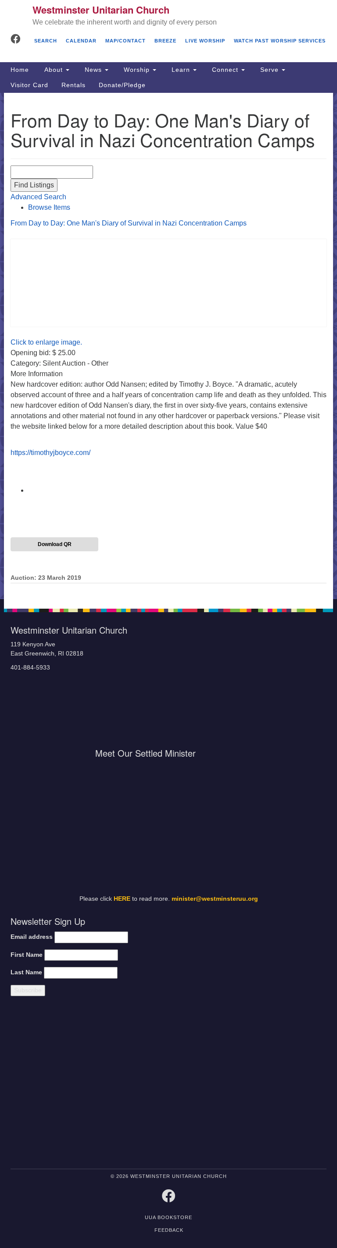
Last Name (26, 972)
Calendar (81, 40)
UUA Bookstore (168, 1217)
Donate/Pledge (122, 84)
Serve (269, 69)
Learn (180, 69)
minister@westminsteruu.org (215, 898)
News (93, 69)
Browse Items (49, 207)
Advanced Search (38, 197)
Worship (137, 69)
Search (45, 40)
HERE (122, 898)
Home (20, 69)
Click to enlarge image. (46, 342)
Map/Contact (125, 40)
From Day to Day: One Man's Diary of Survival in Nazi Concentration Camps (129, 223)
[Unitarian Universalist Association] (85, 1084)
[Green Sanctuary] (285, 1084)
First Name (27, 955)
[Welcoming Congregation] (208, 1084)
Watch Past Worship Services (280, 40)
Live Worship (205, 40)
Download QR (55, 544)
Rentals (73, 84)
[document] (168, 346)
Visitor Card (29, 84)
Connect (225, 69)
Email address (32, 937)
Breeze (165, 40)
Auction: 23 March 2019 (46, 578)
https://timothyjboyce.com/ (50, 452)
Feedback (168, 1230)
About (53, 69)
